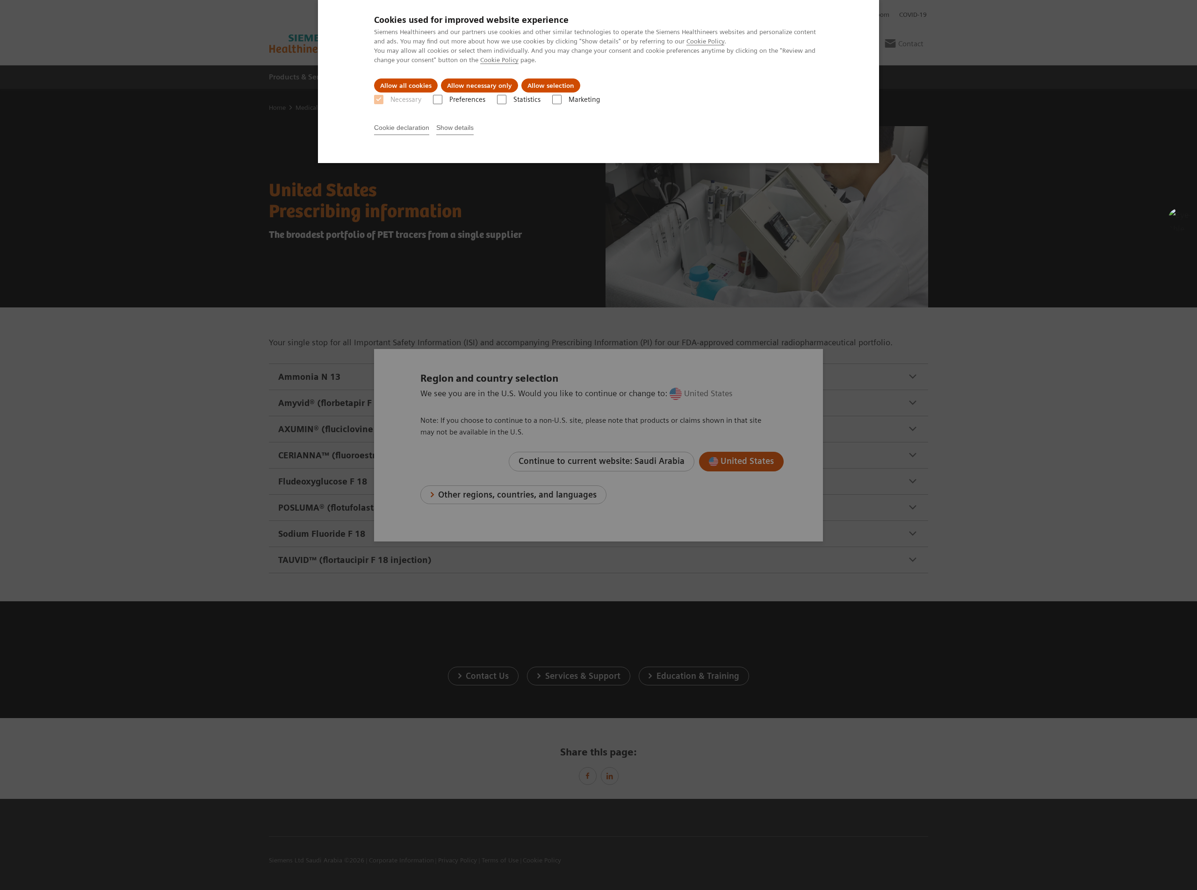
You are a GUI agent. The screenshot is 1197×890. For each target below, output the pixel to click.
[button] (1179, 219)
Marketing (584, 99)
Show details (455, 127)
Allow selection (550, 85)
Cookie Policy (705, 41)
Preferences (467, 99)
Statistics (527, 99)
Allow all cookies (406, 85)
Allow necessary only (479, 85)
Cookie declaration (401, 127)
